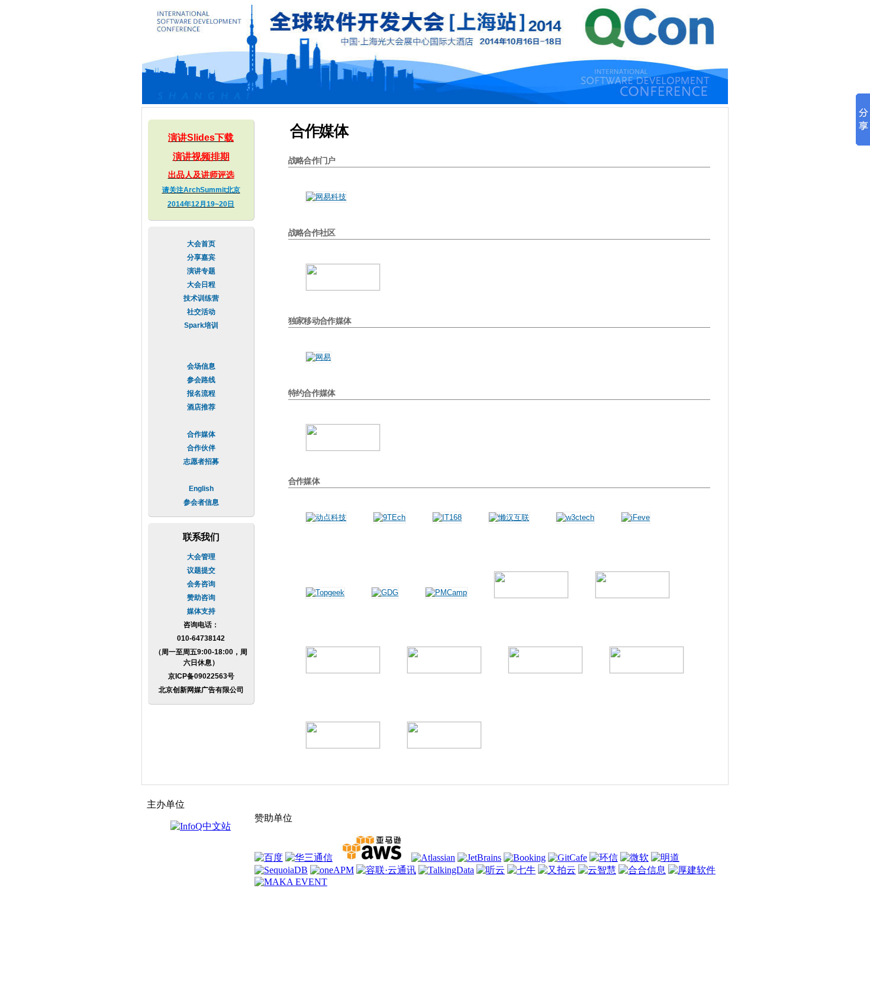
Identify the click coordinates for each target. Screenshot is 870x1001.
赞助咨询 (201, 597)
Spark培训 (201, 325)
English (201, 489)
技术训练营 (201, 298)
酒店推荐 (201, 407)
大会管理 (201, 557)
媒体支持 (201, 611)
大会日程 (201, 284)
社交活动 (201, 312)
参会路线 (201, 380)
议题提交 (201, 570)
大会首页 (201, 244)
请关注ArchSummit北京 (201, 190)
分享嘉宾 (201, 257)
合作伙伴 (201, 448)
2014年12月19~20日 (200, 204)
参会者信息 (201, 502)
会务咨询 (201, 584)
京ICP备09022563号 (201, 676)
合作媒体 (201, 434)
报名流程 (201, 393)
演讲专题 (201, 271)
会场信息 (201, 366)
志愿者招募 (201, 461)
